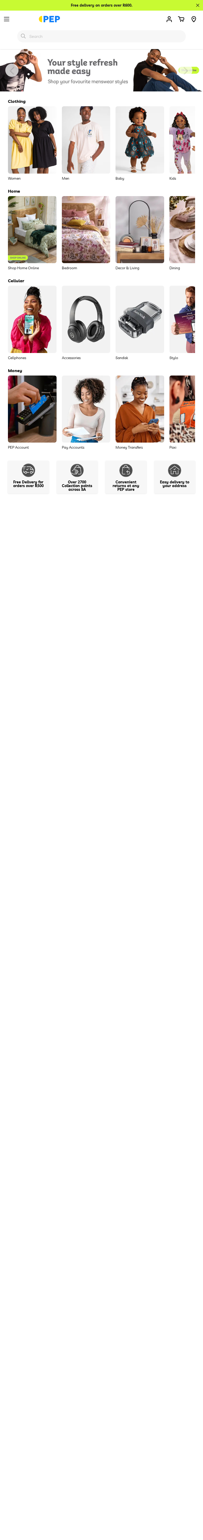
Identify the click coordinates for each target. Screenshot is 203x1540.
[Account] (169, 19)
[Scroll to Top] (193, 1511)
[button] (181, 19)
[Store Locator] (193, 19)
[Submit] (23, 36)
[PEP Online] (49, 19)
